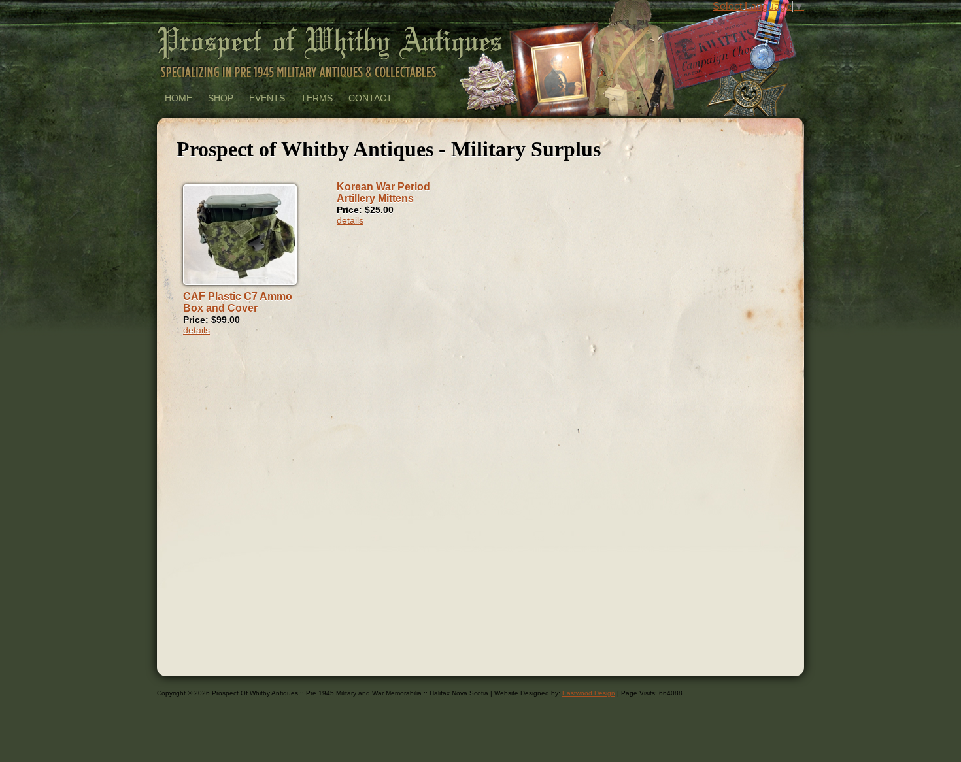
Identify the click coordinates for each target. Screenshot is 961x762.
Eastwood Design (588, 693)
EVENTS (267, 98)
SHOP (220, 98)
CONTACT (370, 98)
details (196, 330)
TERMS (317, 98)
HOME (178, 98)
